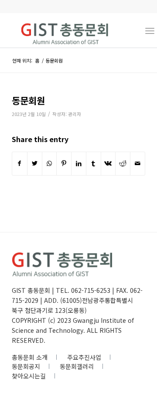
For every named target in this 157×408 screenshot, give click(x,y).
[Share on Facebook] (19, 163)
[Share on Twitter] (34, 163)
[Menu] (149, 30)
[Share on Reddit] (123, 163)
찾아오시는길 (29, 375)
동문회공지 (26, 366)
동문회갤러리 (77, 366)
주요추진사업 (84, 357)
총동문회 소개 (30, 357)
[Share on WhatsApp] (49, 163)
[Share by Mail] (137, 163)
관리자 (74, 114)
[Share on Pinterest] (64, 163)
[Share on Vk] (108, 163)
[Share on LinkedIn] (79, 163)
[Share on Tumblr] (93, 163)
